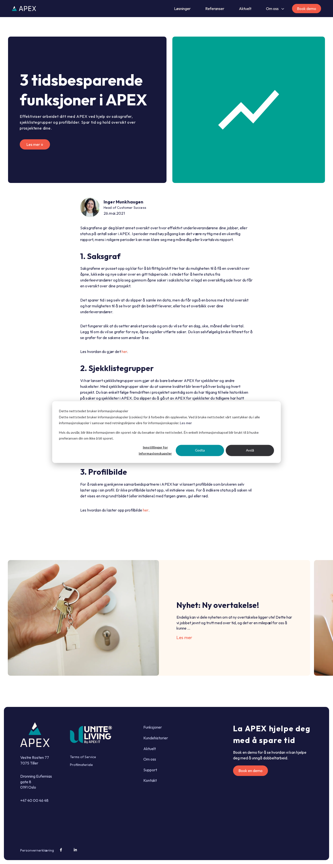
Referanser (214, 8)
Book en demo (250, 770)
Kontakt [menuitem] (150, 780)
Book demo (306, 8)
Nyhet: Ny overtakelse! (217, 605)
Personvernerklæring (37, 850)
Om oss (272, 8)
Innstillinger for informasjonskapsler (155, 450)
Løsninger (182, 8)
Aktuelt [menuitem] (149, 748)
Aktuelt (245, 8)
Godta (200, 450)
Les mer (186, 423)
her (124, 351)
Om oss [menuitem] (149, 759)
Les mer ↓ (34, 144)
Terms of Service (83, 757)
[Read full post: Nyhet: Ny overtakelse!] (83, 618)
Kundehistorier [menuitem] (155, 737)
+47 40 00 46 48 (34, 800)
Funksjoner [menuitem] (152, 727)
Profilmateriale (81, 765)
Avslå (250, 450)
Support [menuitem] (150, 769)
